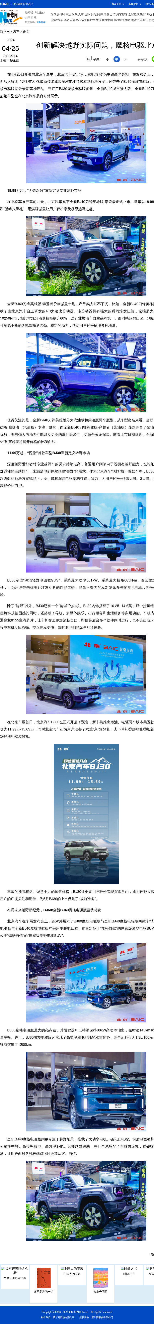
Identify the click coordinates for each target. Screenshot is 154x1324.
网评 (100, 14)
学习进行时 (58, 14)
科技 (149, 14)
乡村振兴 (119, 20)
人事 (81, 14)
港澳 (106, 14)
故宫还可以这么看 (15, 1278)
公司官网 (30, 17)
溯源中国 (136, 20)
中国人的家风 (72, 1273)
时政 (75, 14)
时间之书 (129, 1273)
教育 (143, 14)
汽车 (60, 20)
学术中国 (107, 20)
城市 (145, 20)
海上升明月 (100, 1291)
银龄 (128, 20)
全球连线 (134, 14)
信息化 (85, 20)
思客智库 (122, 14)
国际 (87, 14)
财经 (94, 14)
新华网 (5, 31)
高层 (68, 14)
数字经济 (95, 20)
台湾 (113, 14)
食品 (66, 20)
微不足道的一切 (43, 1291)
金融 (54, 20)
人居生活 (75, 20)
